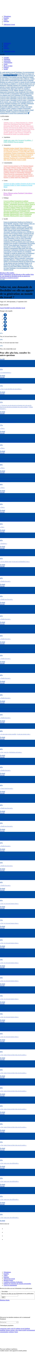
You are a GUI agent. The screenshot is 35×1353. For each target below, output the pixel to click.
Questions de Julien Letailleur (12, 183)
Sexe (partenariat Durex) (21, 113)
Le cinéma (11, 177)
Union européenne (29, 202)
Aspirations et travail (17, 156)
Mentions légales (8, 1280)
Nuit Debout (14, 124)
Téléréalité (10, 85)
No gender (10, 110)
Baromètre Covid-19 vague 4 (16, 238)
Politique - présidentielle (10, 204)
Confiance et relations (16, 108)
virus (16, 1330)
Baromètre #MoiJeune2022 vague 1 (25, 209)
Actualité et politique (9, 207)
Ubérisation (21, 169)
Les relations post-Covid (7, 95)
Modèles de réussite (23, 75)
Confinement (27, 87)
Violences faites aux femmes (21, 110)
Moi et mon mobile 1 (15, 171)
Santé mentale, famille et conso (17, 131)
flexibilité (7, 308)
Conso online (11, 176)
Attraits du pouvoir (26, 155)
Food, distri (28, 169)
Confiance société (5, 108)
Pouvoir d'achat (26, 129)
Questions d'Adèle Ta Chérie (12, 185)
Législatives (27, 216)
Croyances (21, 140)
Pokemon (25, 166)
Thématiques (7, 16)
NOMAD (10, 142)
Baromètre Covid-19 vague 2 (12, 237)
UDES (5, 142)
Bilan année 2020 (16, 88)
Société (13, 274)
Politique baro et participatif (23, 207)
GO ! (3, 1297)
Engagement (11, 92)
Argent (6, 166)
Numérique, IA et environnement (24, 72)
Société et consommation (12, 93)
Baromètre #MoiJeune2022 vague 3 (14, 214)
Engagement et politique (21, 201)
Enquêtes (6, 18)
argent (20, 1330)
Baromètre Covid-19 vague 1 (19, 100)
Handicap (2, 111)
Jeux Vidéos (24, 105)
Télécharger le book (9, 24)
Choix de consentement (10, 1285)
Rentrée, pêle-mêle (20, 126)
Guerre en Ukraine (28, 127)
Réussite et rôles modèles (10, 75)
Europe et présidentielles (25, 206)
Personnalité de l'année (10, 134)
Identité (17, 148)
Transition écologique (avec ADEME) (15, 103)
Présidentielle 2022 (9, 209)
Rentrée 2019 (7, 127)
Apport (2, 308)
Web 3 (22, 79)
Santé (14, 105)
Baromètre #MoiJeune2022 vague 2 (14, 212)
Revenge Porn (8, 195)
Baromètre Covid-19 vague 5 (19, 97)
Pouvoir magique (18, 142)
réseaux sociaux (10, 1330)
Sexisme (18, 105)
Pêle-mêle (27, 151)
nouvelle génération (15, 308)
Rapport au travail (11, 131)
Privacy (6, 193)
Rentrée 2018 (13, 150)
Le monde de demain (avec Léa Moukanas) (22, 253)
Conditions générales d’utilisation (13, 1282)
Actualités (26, 132)
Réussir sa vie (28, 263)
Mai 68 (12, 126)
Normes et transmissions (18, 153)
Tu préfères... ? (28, 140)
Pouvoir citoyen (13, 206)
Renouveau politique (23, 204)
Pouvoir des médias (17, 127)
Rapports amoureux (12, 151)
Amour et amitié (21, 159)
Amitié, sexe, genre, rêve (11, 140)
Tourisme (6, 171)
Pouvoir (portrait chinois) (24, 102)
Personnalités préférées (6, 107)
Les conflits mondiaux (23, 134)
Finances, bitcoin (13, 169)
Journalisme (3, 88)
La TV (21, 166)
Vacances (20, 132)
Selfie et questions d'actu (26, 93)
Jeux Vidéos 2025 (23, 177)
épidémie (27, 1328)
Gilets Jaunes (29, 126)
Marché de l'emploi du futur (27, 261)
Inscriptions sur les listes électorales (14, 202)
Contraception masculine (16, 80)
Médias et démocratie (15, 74)
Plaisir (23, 74)
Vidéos (6, 19)
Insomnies (5, 77)
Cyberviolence (28, 193)
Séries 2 (6, 169)
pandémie (2, 1330)
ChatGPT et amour (21, 131)
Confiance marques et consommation (14, 172)
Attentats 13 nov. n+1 (10, 122)
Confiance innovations (25, 107)
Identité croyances (15, 155)
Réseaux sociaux (13, 193)
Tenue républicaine (20, 92)
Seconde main (19, 176)
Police (9, 88)
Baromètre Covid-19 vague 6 (22, 240)
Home (2, 274)
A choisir (21, 151)
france (16, 1332)
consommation (4, 1332)
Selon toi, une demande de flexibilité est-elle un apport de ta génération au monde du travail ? (17, 276)
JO (30, 132)
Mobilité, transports (11, 111)
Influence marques (16, 167)
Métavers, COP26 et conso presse (19, 260)
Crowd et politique (9, 201)
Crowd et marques (13, 166)
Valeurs (21, 148)
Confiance (16, 107)
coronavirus (3, 1328)
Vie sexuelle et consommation (17, 247)
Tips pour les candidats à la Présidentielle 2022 (17, 211)
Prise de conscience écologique (12, 129)
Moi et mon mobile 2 (27, 171)
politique (18, 1328)
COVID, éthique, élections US (17, 90)
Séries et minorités (28, 80)
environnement (30, 1330)
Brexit (18, 122)
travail (23, 308)
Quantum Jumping (29, 212)
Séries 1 (30, 167)
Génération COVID (19, 95)
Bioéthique (3, 110)
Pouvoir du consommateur (15, 174)
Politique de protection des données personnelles (17, 1283)
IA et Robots (20, 111)
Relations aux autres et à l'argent (9, 82)
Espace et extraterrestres (10, 222)
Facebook (21, 193)
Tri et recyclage (4, 74)
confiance (11, 1332)
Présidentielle (28, 214)
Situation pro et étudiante (20, 85)
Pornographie (27, 108)
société (24, 1330)
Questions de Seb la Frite (28, 183)
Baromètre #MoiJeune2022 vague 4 (14, 216)
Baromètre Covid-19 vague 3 (19, 98)
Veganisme (28, 172)
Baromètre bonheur (9, 148)
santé (8, 1328)
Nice (9, 124)
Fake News (21, 124)
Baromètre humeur (22, 150)
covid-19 (12, 1328)
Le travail (11, 113)
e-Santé (31, 110)
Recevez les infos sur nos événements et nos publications (17, 1293)
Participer (6, 21)
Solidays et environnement (12, 79)
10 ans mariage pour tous (15, 77)
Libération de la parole (16, 87)
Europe (10, 105)
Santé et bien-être (12, 159)
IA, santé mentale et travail (7, 72)
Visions (6, 174)
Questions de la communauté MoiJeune (21, 158)
